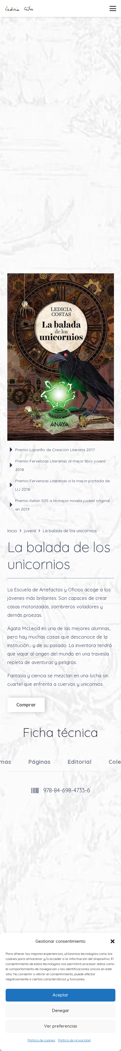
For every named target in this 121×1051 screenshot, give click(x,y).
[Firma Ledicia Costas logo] (19, 8)
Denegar (60, 1010)
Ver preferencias (60, 1026)
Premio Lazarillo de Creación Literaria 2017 (55, 449)
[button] (112, 941)
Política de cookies (41, 1040)
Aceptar (60, 995)
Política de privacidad (74, 1040)
